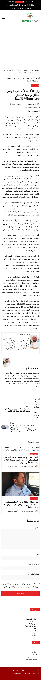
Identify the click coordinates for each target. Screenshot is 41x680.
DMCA (31, 5)
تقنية (35, 628)
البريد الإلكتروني (33, 564)
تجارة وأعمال (33, 624)
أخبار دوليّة (33, 621)
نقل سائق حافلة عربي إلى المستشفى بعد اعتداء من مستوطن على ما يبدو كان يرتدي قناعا (20, 504)
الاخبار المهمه (35, 85)
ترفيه (35, 633)
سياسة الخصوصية (23, 8)
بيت (36, 617)
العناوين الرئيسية (31, 619)
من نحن (12, 8)
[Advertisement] (20, 47)
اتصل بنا (23, 5)
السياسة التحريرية (12, 5)
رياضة (35, 630)
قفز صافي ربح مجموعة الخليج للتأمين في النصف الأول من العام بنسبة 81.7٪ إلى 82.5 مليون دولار (21, 460)
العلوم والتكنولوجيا (31, 626)
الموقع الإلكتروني (34, 574)
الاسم (37, 554)
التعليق (37, 527)
